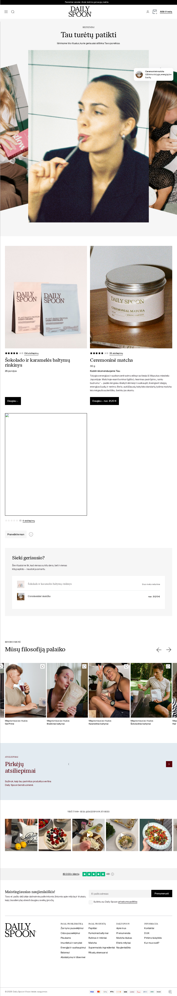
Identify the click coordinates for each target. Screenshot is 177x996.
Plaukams (66, 938)
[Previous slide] (159, 649)
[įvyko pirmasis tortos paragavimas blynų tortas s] (55, 835)
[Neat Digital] (170, 992)
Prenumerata (123, 933)
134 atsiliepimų (31, 353)
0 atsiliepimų (29, 521)
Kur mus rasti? (151, 942)
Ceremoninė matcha (39, 596)
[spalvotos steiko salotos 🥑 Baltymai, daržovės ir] (156, 835)
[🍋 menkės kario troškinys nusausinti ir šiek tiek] (88, 835)
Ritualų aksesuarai (98, 952)
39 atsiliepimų (116, 353)
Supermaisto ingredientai (101, 947)
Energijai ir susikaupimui (73, 947)
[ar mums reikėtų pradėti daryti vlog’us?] (21, 835)
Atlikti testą (166, 11)
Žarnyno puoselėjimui (72, 928)
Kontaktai (149, 928)
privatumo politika (127, 901)
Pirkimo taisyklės (153, 938)
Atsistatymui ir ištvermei (73, 957)
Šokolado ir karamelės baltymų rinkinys (50, 584)
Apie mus (121, 928)
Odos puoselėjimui (70, 933)
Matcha (92, 942)
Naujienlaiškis (123, 947)
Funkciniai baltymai (98, 933)
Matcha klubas (124, 938)
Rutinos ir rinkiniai (97, 938)
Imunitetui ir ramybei (71, 942)
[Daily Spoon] (80, 11)
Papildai (92, 928)
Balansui (65, 952)
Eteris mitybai (123, 942)
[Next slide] (168, 649)
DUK (146, 933)
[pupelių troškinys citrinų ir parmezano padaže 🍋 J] (122, 835)
